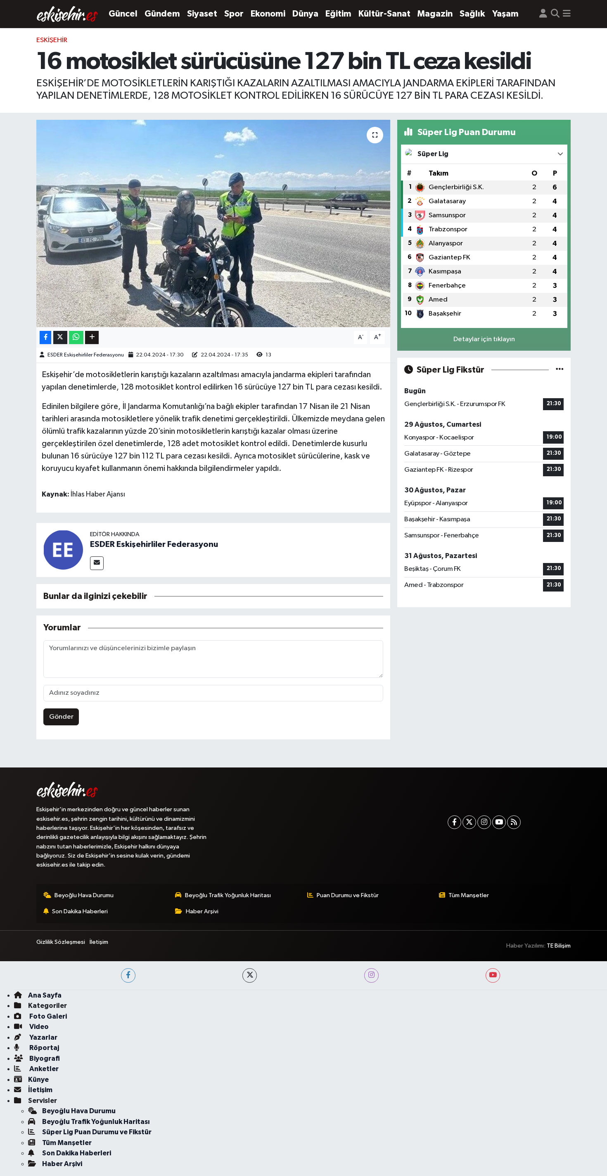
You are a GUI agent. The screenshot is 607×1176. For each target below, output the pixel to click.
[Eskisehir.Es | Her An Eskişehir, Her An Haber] (67, 14)
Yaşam (505, 14)
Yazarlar (42, 1037)
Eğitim (338, 14)
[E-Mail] (97, 563)
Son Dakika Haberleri (80, 911)
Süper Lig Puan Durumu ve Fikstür (97, 1132)
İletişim (99, 942)
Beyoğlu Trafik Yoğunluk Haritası (228, 895)
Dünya (305, 14)
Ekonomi (268, 14)
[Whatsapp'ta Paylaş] (76, 337)
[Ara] (555, 14)
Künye (38, 1079)
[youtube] (493, 975)
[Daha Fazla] (92, 337)
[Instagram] (484, 822)
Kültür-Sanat (384, 14)
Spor (234, 14)
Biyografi (44, 1058)
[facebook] (128, 975)
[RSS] (514, 822)
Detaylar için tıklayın (484, 339)
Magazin (435, 14)
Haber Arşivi (202, 911)
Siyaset (202, 14)
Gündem (162, 14)
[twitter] (249, 975)
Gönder (61, 716)
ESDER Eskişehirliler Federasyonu (85, 355)
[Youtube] (499, 822)
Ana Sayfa (45, 995)
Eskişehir (51, 40)
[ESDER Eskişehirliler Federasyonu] (63, 550)
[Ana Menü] (567, 14)
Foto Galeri (47, 1016)
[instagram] (371, 975)
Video (38, 1026)
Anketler (43, 1068)
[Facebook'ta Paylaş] (45, 337)
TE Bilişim (559, 946)
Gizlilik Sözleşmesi (60, 942)
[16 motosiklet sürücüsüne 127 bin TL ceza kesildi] (213, 223)
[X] (469, 822)
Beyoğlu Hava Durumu (84, 895)
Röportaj (43, 1047)
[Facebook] (454, 822)
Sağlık (472, 14)
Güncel (123, 14)
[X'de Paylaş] (60, 337)
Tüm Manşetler (468, 895)
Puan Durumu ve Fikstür (348, 895)
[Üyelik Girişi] (543, 14)
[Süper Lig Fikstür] (560, 369)
